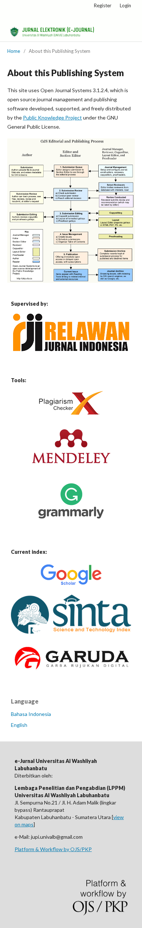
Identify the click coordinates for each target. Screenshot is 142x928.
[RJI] (71, 349)
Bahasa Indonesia (31, 714)
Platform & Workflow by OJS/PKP (53, 849)
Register (102, 5)
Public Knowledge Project (52, 117)
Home (13, 51)
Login (125, 5)
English (19, 725)
